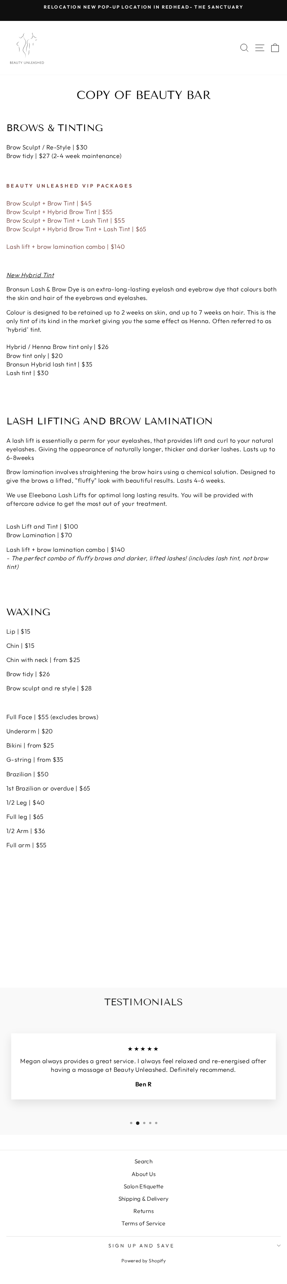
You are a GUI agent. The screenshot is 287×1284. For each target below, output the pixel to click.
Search (143, 1161)
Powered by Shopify (143, 1260)
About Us (143, 1174)
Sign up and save (141, 1246)
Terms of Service (143, 1223)
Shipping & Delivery (143, 1198)
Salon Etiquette (143, 1186)
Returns (143, 1211)
